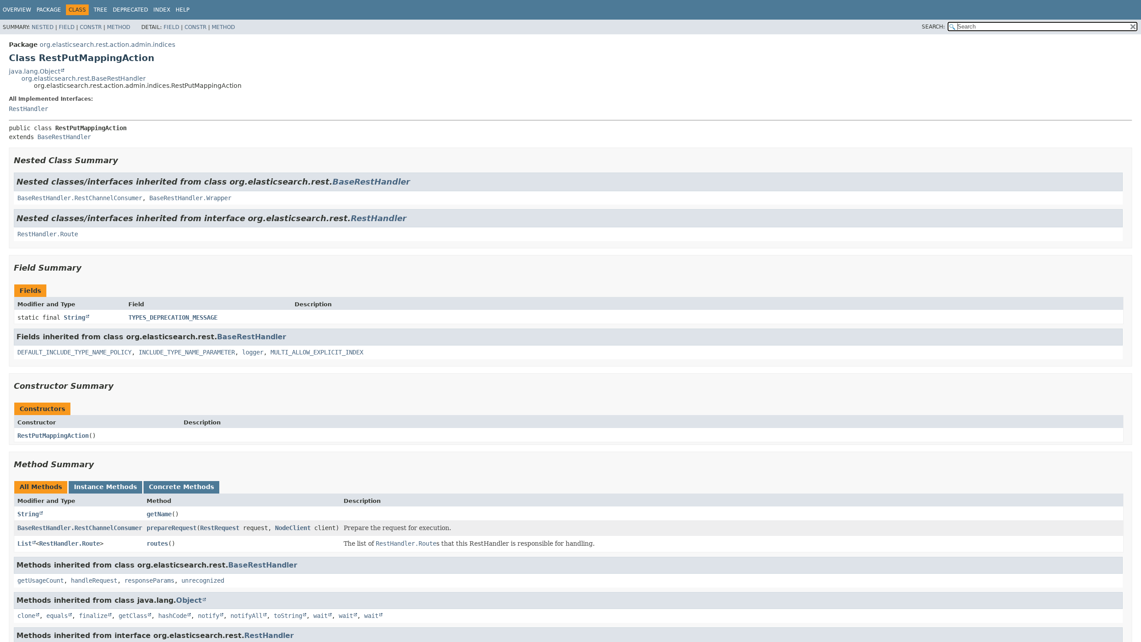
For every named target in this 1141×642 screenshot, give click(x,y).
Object (189, 600)
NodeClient (293, 527)
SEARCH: (933, 27)
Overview (17, 10)
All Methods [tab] (41, 486)
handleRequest (94, 580)
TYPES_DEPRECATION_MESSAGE (173, 317)
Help (182, 10)
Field (66, 27)
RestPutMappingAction (53, 435)
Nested (42, 27)
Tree (100, 10)
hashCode (172, 615)
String (74, 317)
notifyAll (246, 615)
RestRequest (219, 527)
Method (118, 27)
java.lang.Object (34, 71)
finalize (93, 615)
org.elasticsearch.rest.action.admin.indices (107, 44)
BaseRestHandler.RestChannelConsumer (79, 198)
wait (320, 615)
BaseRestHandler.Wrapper (190, 198)
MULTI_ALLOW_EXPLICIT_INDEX (317, 352)
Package (49, 10)
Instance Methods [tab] (105, 486)
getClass (133, 615)
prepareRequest (172, 527)
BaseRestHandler (64, 136)
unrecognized (202, 580)
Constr (91, 27)
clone (26, 615)
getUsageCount (40, 580)
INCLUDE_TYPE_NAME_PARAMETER (187, 352)
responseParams (149, 580)
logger (252, 352)
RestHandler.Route (47, 234)
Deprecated (130, 10)
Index (161, 10)
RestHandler (28, 108)
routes (157, 543)
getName (159, 514)
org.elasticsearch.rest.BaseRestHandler (83, 78)
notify (208, 615)
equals (57, 615)
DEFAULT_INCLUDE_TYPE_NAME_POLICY (74, 352)
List (24, 543)
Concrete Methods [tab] (181, 486)
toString (288, 615)
